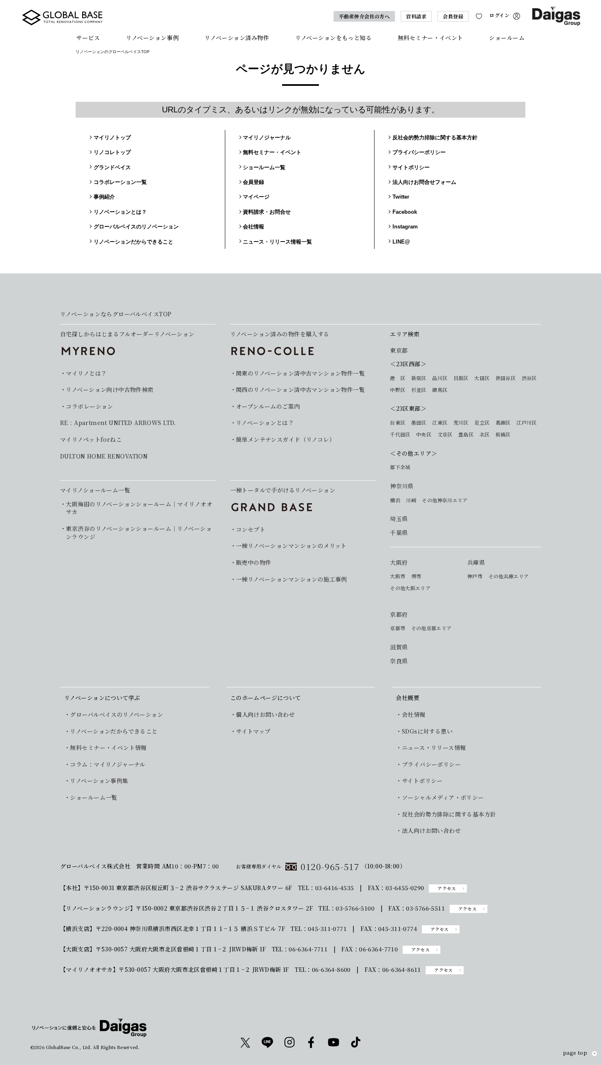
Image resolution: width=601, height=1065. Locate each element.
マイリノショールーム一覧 (95, 490)
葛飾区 (503, 422)
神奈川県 (402, 486)
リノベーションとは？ (120, 212)
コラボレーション (89, 406)
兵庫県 (476, 562)
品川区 (439, 378)
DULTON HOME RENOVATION (104, 456)
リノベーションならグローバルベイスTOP (115, 314)
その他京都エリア (431, 628)
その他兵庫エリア (509, 576)
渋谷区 (529, 378)
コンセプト (250, 529)
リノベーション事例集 (99, 781)
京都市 (397, 628)
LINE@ (401, 242)
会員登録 (453, 16)
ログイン (499, 15)
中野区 (397, 390)
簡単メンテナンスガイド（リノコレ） (285, 439)
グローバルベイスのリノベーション (136, 227)
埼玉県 (399, 519)
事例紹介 (104, 197)
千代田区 (400, 434)
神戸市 (474, 576)
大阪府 (399, 562)
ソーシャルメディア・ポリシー (443, 797)
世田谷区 (506, 378)
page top (575, 1053)
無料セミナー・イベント (430, 38)
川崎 (411, 500)
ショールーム (507, 38)
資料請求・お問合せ (267, 212)
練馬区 (439, 390)
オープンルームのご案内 (268, 406)
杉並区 (418, 390)
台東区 (397, 422)
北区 (485, 434)
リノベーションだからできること (133, 242)
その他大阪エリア (410, 588)
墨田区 (418, 422)
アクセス (446, 888)
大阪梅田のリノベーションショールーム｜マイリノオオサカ (139, 508)
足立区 (481, 422)
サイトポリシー (411, 167)
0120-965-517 (329, 866)
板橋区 (503, 434)
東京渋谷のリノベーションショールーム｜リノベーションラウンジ (139, 533)
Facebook (404, 212)
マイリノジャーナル (267, 137)
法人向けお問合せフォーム (424, 182)
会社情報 (253, 227)
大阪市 (397, 576)
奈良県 (399, 661)
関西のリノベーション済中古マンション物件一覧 (300, 390)
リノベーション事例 (152, 38)
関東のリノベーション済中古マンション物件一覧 (300, 373)
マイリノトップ (112, 137)
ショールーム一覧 (264, 167)
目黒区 (461, 378)
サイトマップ (253, 731)
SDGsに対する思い (427, 731)
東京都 (399, 350)
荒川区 (461, 422)
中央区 (423, 434)
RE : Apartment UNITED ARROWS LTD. (118, 423)
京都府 (399, 614)
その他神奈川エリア (444, 500)
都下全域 (400, 467)
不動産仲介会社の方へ (364, 16)
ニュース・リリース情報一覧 (277, 242)
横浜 (395, 500)
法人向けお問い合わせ (431, 831)
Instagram (405, 227)
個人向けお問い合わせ (265, 714)
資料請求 (416, 16)
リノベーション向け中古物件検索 (109, 390)
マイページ (256, 197)
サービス (88, 38)
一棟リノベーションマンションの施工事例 (291, 579)
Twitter (400, 197)
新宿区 (418, 378)
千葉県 (399, 533)
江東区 (439, 422)
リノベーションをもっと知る (333, 38)
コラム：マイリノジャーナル (107, 764)
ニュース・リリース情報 (434, 748)
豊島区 (465, 434)
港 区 (397, 378)
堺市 (416, 576)
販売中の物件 (253, 562)
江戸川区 (526, 422)
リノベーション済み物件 (236, 38)
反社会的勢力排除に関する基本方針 (435, 137)
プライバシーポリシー (419, 152)
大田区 (481, 378)
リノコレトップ (112, 152)
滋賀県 (399, 647)
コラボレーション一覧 (120, 182)
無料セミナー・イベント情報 (108, 748)
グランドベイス (112, 167)
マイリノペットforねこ (91, 439)
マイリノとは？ (86, 373)
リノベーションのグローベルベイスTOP (113, 51)
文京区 (445, 434)
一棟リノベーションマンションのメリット (291, 546)
